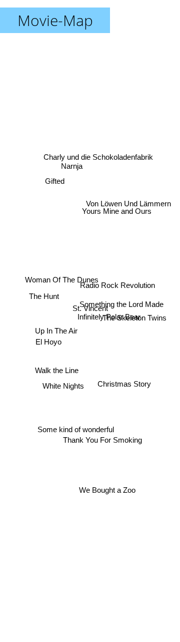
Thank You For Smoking (101, 438)
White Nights (63, 387)
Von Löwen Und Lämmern (129, 205)
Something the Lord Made (120, 304)
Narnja (72, 164)
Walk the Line (56, 376)
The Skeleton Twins (136, 319)
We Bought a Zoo (110, 488)
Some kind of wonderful (75, 427)
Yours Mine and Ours (119, 215)
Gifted (54, 175)
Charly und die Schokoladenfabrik (97, 158)
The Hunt (43, 295)
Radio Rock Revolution (118, 282)
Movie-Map (55, 20)
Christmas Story (124, 388)
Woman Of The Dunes (61, 277)
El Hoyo (47, 342)
